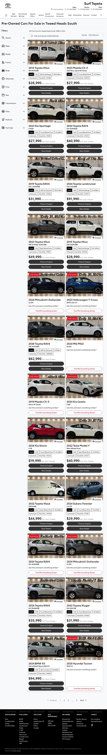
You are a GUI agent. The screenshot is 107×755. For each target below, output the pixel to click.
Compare (59, 64)
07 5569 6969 (97, 9)
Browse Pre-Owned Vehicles (67, 720)
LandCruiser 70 (39, 721)
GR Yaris (51, 721)
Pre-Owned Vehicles (23, 15)
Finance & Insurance (59, 15)
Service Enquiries (80, 722)
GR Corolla (51, 725)
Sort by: (84, 35)
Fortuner (22, 732)
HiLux (36, 719)
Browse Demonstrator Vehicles (67, 725)
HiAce (36, 726)
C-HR (21, 730)
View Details (46, 93)
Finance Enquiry (46, 88)
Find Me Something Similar (46, 311)
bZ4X (21, 721)
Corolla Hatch (10, 721)
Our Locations (58, 9)
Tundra (36, 723)
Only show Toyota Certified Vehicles (46, 36)
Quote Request (67, 734)
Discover (86, 15)
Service (41, 15)
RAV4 (21, 719)
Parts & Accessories (49, 15)
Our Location (95, 719)
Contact (94, 15)
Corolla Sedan (10, 726)
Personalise (77, 15)
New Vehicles (14, 15)
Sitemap (43, 748)
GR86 (50, 723)
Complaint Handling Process (72, 748)
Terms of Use (59, 748)
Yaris (6, 719)
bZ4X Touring (24, 723)
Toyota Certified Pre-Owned (67, 738)
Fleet (70, 15)
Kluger (21, 739)
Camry (7, 723)
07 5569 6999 (84, 9)
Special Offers (32, 15)
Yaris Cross (23, 734)
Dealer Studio (16, 751)
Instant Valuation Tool (67, 731)
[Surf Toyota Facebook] (92, 725)
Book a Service (82, 719)
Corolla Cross (24, 737)
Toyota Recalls (81, 726)
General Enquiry (96, 721)
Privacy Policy (50, 748)
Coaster (36, 728)
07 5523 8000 (71, 9)
